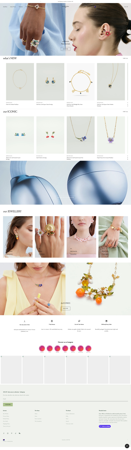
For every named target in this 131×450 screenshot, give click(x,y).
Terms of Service (6, 426)
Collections (35, 6)
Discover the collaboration (65, 197)
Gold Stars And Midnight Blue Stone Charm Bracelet (74, 105)
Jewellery (5, 6)
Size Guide (5, 421)
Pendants (21, 6)
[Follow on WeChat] (19, 433)
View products (10, 254)
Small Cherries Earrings (41, 157)
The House (107, 6)
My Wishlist (5, 413)
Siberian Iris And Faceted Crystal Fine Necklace (75, 158)
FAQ (67, 416)
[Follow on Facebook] (4, 433)
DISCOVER (65, 49)
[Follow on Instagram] (7, 433)
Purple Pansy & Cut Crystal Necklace (105, 157)
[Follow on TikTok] (15, 433)
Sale (41, 6)
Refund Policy (6, 418)
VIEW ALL (125, 58)
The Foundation (38, 421)
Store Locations (38, 418)
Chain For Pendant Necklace (12, 104)
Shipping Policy (6, 423)
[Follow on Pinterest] (11, 433)
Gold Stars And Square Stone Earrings (44, 104)
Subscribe (8, 404)
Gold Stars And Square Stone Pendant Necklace (105, 105)
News (36, 416)
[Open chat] (127, 446)
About (36, 413)
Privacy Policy (6, 416)
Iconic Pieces (13, 6)
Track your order (69, 423)
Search (67, 421)
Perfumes (28, 6)
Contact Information (70, 413)
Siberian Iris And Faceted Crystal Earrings (13, 158)
